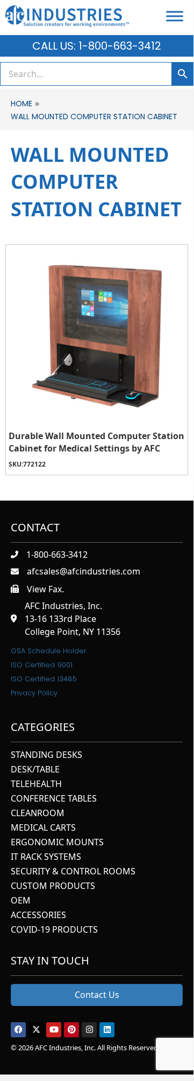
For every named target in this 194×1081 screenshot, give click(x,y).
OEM (21, 901)
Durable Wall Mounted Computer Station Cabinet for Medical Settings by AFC (96, 442)
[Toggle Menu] (174, 16)
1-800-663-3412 (57, 554)
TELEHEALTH (36, 784)
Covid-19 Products (54, 930)
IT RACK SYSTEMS (46, 857)
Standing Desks (46, 755)
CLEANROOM (37, 814)
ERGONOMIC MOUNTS (57, 843)
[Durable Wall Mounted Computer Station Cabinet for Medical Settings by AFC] (97, 336)
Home (21, 103)
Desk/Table (35, 770)
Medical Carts (43, 828)
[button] (18, 1029)
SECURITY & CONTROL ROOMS (73, 872)
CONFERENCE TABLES (54, 799)
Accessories (38, 916)
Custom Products (53, 886)
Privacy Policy (34, 693)
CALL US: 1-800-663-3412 (96, 45)
